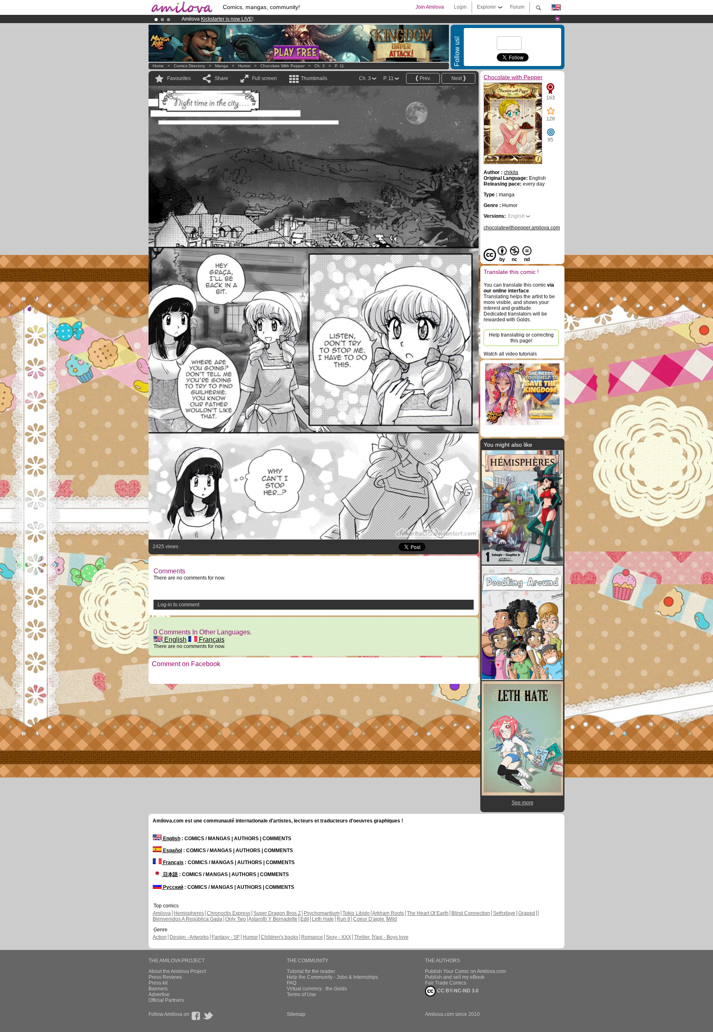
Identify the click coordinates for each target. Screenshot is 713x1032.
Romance (312, 937)
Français (210, 639)
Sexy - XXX (338, 937)
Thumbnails (314, 78)
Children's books (279, 937)
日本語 (170, 874)
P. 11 (339, 66)
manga (221, 66)
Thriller (362, 937)
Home (158, 66)
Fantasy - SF (226, 937)
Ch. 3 (319, 66)
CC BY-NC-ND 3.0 (457, 991)
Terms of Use (301, 994)
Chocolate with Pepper (282, 66)
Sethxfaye (504, 913)
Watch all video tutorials (510, 354)
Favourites (179, 78)
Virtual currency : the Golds (317, 989)
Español (172, 850)
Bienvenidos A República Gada (187, 919)
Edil (304, 919)
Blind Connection (470, 913)
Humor (244, 66)
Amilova (162, 913)
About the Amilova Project (177, 971)
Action (160, 937)
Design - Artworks (189, 937)
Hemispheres (189, 913)
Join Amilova (430, 7)
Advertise (159, 994)
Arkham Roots (388, 913)
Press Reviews (165, 977)
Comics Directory (189, 66)
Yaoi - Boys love (390, 937)
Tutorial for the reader (311, 971)
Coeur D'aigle (369, 919)
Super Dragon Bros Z (277, 913)
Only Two (235, 919)
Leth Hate (323, 919)
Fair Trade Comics (445, 983)
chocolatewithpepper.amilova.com (522, 228)
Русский (172, 887)
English (175, 639)
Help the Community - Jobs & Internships (332, 977)
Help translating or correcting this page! (521, 338)
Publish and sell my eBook (454, 977)
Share (221, 78)
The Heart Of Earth (428, 913)
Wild (392, 919)
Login (460, 7)
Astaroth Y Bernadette (272, 919)
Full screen (264, 78)
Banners (158, 989)
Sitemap (296, 1014)
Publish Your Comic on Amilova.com (465, 971)
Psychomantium (322, 913)
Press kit (158, 983)
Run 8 (343, 919)
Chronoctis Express (228, 913)
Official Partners (166, 1000)
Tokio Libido (356, 913)
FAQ (291, 983)
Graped (526, 913)
